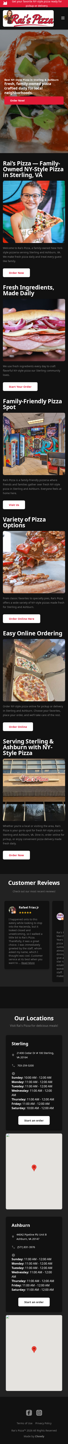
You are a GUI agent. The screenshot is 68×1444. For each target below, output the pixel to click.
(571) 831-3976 (26, 1247)
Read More (28, 963)
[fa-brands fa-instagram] (39, 1413)
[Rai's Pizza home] (28, 18)
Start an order (34, 1120)
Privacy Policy (43, 1423)
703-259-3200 (25, 1065)
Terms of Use (24, 1423)
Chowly (39, 1436)
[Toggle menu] (63, 18)
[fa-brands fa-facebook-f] (29, 1413)
